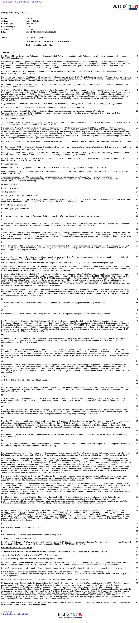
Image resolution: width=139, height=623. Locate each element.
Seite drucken (8, 2)
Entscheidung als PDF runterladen (30, 2)
